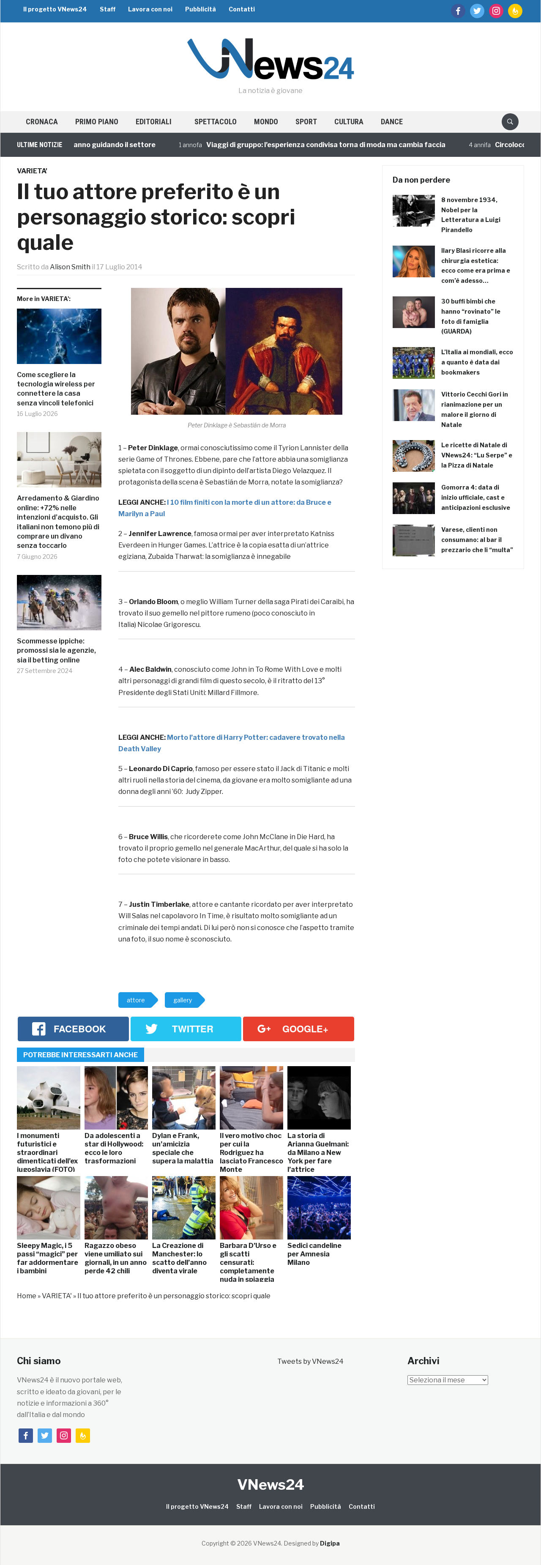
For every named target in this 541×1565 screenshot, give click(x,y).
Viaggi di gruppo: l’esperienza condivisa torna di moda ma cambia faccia (299, 145)
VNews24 (270, 1484)
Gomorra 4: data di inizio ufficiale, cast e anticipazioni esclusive (475, 497)
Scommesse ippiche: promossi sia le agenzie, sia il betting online (56, 650)
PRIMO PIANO (96, 121)
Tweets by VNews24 (310, 1361)
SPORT (306, 121)
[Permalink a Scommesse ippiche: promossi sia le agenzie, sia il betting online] (59, 606)
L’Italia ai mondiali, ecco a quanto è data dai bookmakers (477, 362)
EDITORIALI (154, 121)
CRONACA (42, 121)
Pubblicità (200, 9)
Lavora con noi (150, 9)
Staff (107, 9)
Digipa (330, 1543)
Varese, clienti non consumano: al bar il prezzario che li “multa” (477, 539)
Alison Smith (70, 267)
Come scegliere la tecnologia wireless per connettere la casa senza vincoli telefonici (56, 389)
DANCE (392, 121)
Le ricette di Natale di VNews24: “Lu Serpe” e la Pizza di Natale (476, 455)
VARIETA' (32, 171)
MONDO (266, 121)
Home (26, 1296)
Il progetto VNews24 (55, 9)
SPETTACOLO (215, 121)
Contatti (242, 9)
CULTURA (348, 121)
